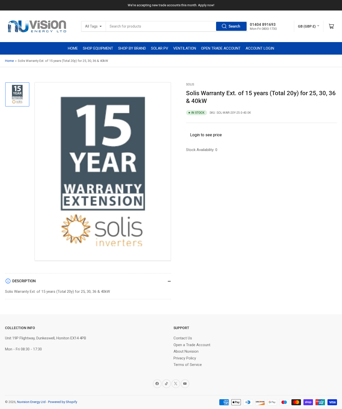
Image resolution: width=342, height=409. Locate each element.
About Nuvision (186, 351)
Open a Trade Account (192, 345)
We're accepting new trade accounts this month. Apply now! (171, 5)
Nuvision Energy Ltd (31, 402)
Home (9, 61)
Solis (190, 84)
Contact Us (183, 338)
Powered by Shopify (62, 402)
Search (234, 26)
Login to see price (206, 134)
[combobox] (176, 26)
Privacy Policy (185, 358)
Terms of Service (188, 364)
